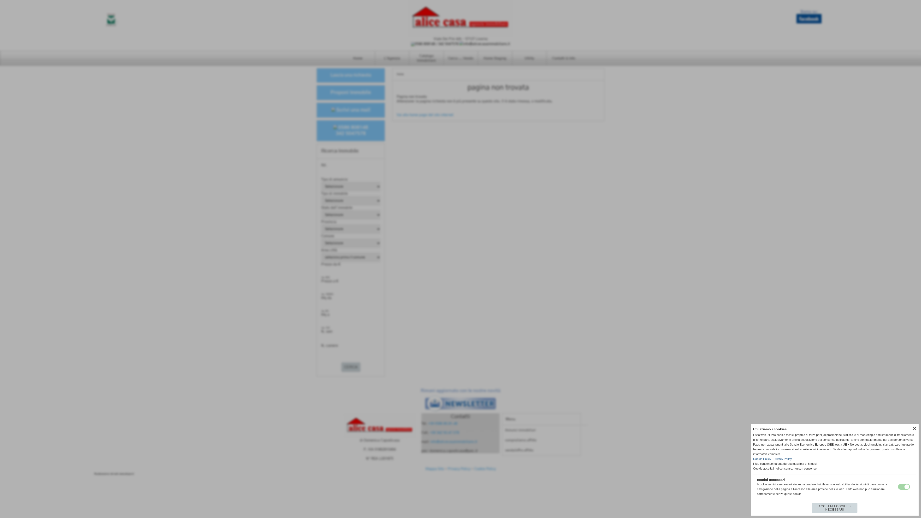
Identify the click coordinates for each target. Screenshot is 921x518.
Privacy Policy (782, 459)
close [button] (914, 428)
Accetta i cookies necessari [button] (835, 508)
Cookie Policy (762, 459)
